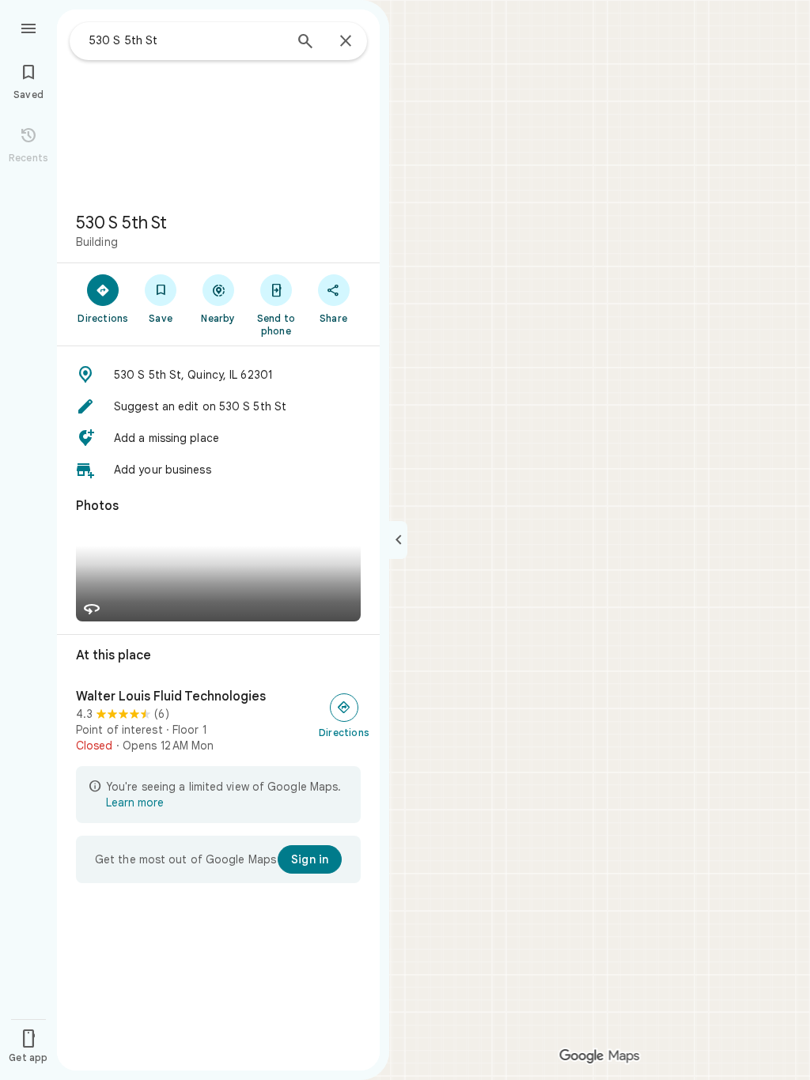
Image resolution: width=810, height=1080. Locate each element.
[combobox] (186, 40)
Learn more (135, 802)
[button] (218, 375)
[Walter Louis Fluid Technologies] (218, 721)
